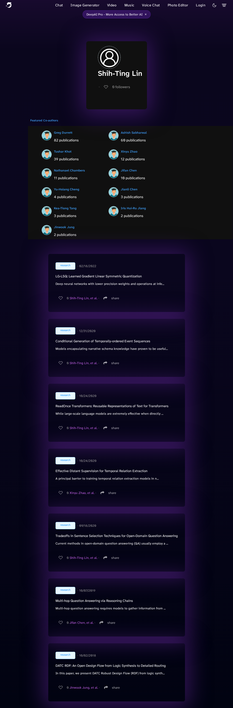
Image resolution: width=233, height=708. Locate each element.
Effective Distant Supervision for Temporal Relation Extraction (101, 471)
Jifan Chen (129, 170)
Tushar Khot (62, 151)
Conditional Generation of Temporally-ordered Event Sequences (103, 341)
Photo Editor (178, 5)
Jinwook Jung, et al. (84, 687)
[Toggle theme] (214, 5)
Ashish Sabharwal (134, 132)
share (115, 298)
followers (121, 86)
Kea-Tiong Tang (65, 208)
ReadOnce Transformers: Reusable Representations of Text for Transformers (112, 406)
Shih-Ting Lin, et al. (83, 298)
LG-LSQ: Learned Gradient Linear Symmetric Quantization (99, 276)
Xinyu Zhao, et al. (82, 493)
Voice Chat (151, 5)
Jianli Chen (129, 189)
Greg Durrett (63, 132)
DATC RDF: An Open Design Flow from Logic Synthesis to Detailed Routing (111, 665)
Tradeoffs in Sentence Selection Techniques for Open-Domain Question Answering (117, 536)
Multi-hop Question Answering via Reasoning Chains (94, 600)
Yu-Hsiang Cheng (66, 189)
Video (112, 5)
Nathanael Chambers (69, 170)
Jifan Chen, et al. (82, 623)
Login (200, 5)
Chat (59, 5)
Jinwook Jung (64, 227)
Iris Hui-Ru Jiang (133, 208)
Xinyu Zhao (129, 151)
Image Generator (85, 5)
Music (129, 5)
